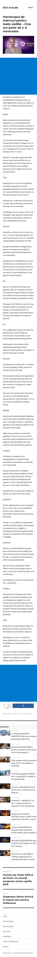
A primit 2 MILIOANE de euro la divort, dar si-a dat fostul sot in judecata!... (23, 790)
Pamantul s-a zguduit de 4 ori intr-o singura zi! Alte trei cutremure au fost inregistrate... (23, 803)
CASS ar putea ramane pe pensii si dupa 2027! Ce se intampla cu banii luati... (24, 763)
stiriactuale (6, 713)
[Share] (23, 706)
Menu (30, 7)
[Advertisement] (18, 76)
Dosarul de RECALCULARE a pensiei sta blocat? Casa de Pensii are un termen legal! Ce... (23, 749)
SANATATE (7, 936)
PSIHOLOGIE (8, 926)
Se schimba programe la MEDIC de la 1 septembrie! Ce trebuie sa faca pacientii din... (23, 776)
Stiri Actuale (10, 7)
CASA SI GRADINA (10, 942)
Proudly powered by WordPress (23, 953)
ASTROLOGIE (27, 713)
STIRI (5, 916)
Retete (6, 947)
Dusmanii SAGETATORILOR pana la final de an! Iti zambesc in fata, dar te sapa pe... (23, 843)
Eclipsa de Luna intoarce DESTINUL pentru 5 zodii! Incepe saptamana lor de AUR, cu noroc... (24, 816)
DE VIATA (6, 931)
